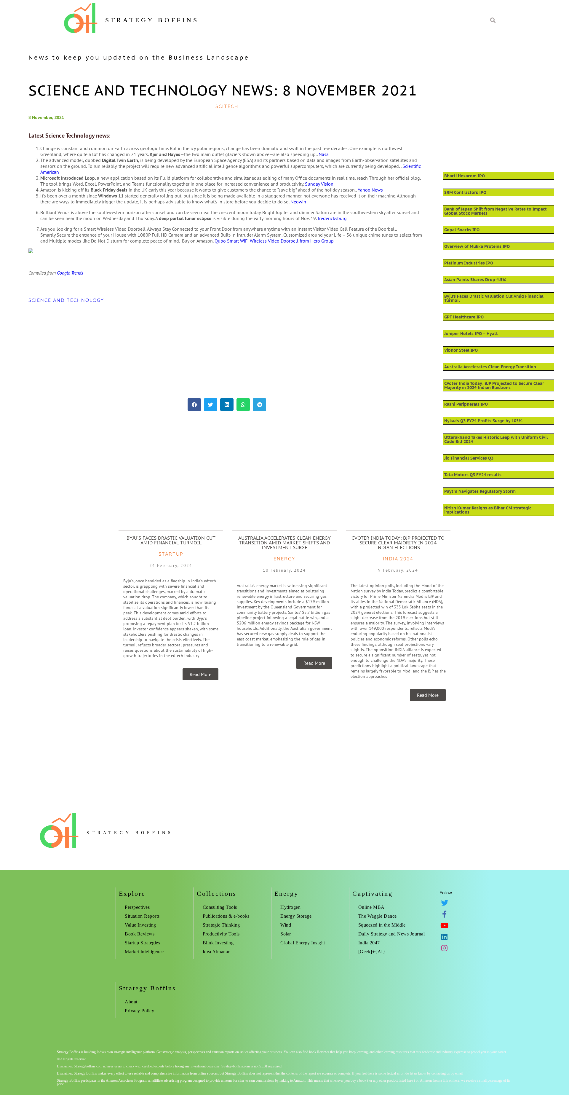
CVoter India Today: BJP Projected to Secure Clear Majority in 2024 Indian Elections (494, 385)
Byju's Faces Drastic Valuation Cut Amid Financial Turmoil (171, 540)
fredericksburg (332, 218)
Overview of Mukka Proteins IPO (477, 246)
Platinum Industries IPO (468, 263)
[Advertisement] (206, 350)
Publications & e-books (226, 916)
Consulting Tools (220, 907)
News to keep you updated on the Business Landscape (138, 57)
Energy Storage (295, 916)
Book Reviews (139, 933)
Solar (285, 933)
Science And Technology (66, 300)
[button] (194, 404)
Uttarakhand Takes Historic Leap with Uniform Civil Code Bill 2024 (496, 439)
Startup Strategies (142, 942)
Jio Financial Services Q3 (468, 458)
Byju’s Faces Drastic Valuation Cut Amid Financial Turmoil (494, 298)
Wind (285, 924)
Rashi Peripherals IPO (466, 404)
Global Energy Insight (302, 942)
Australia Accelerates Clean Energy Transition (490, 366)
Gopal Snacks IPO (462, 229)
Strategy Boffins (152, 20)
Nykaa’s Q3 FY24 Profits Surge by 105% (483, 420)
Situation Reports (142, 916)
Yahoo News (370, 190)
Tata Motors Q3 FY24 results (472, 474)
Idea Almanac (216, 951)
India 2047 (369, 942)
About (131, 1001)
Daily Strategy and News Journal (391, 933)
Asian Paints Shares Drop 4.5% (475, 279)
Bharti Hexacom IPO (464, 175)
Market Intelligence (144, 951)
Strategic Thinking (221, 924)
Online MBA (371, 907)
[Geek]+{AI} (372, 951)
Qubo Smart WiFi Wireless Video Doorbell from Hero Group (274, 241)
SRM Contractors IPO (465, 192)
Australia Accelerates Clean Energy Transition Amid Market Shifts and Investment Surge (284, 542)
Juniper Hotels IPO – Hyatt (471, 333)
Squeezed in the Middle (382, 924)
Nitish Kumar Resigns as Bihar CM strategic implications (487, 510)
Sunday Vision (319, 184)
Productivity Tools (221, 933)
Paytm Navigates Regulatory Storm (480, 491)
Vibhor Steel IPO (461, 350)
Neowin (298, 202)
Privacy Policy (139, 1010)
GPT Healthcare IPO (464, 317)
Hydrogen (290, 907)
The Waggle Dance (377, 916)
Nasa (324, 154)
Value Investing (140, 924)
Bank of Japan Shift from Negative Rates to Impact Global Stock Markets (495, 211)
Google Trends (70, 273)
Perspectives (137, 907)
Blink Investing (218, 942)
